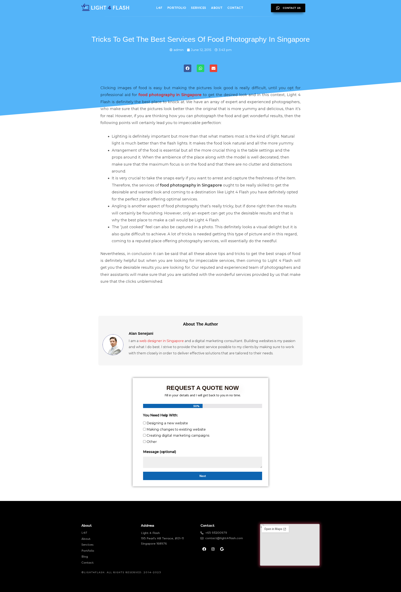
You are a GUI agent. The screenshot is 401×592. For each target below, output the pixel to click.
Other (152, 442)
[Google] (222, 549)
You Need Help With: (160, 415)
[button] (187, 68)
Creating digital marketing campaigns (178, 435)
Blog (84, 556)
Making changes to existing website (176, 429)
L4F (159, 8)
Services (87, 544)
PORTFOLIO (176, 8)
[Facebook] (204, 549)
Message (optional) (159, 452)
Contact (87, 562)
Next (202, 476)
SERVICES (198, 8)
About (85, 539)
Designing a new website (167, 423)
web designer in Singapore (161, 341)
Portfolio (87, 551)
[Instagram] (213, 549)
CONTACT (235, 8)
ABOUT (216, 8)
